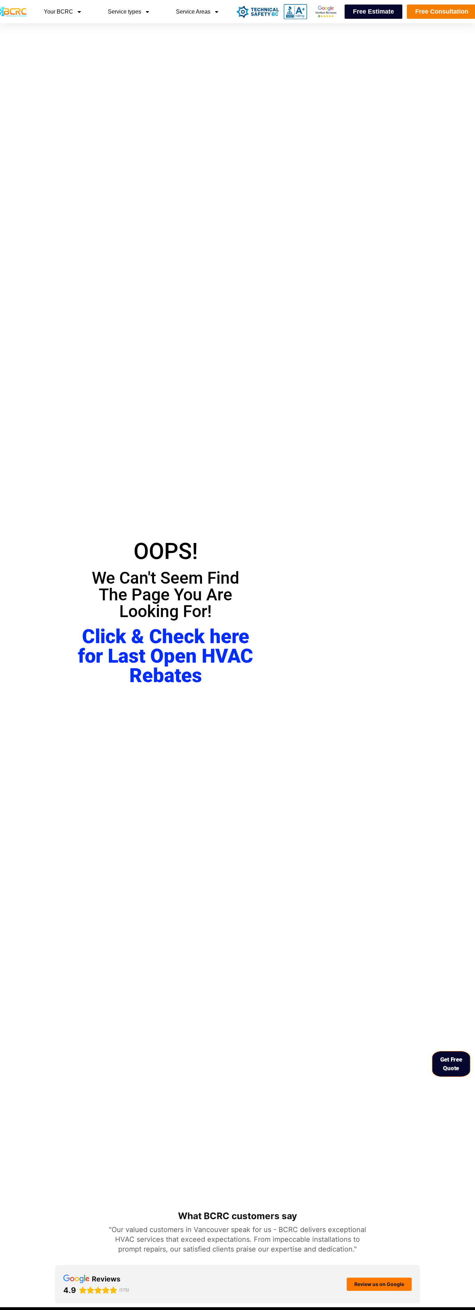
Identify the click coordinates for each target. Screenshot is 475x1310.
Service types (124, 12)
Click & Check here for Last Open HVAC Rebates (165, 656)
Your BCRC (58, 12)
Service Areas (193, 12)
